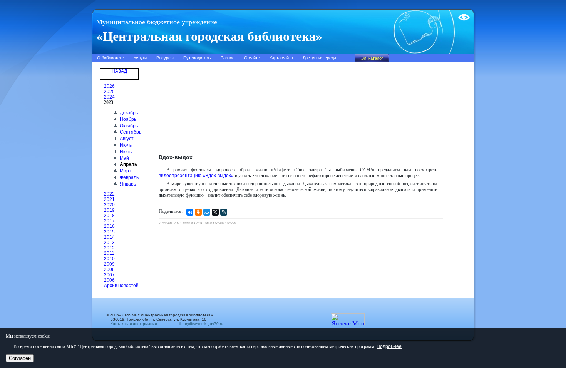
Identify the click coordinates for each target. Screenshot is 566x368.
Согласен (20, 358)
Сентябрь (130, 132)
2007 (109, 275)
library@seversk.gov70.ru (198, 323)
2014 (109, 237)
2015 (109, 231)
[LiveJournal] (223, 212)
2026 (109, 86)
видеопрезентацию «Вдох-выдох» (196, 175)
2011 (109, 253)
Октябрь (129, 126)
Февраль (129, 177)
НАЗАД (119, 71)
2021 (109, 199)
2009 (109, 264)
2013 (109, 242)
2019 (109, 210)
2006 (109, 280)
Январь (128, 184)
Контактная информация (134, 323)
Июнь (126, 151)
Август (127, 138)
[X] (215, 212)
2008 (109, 269)
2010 (109, 258)
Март (125, 171)
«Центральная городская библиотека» (209, 35)
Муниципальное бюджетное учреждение (156, 22)
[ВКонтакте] (189, 212)
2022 (109, 194)
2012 (109, 248)
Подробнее (389, 346)
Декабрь (129, 112)
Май (124, 158)
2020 (109, 204)
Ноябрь (128, 119)
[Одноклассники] (198, 212)
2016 (109, 226)
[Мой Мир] (206, 212)
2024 (109, 97)
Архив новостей (121, 285)
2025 (109, 91)
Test (462, 14)
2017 (109, 221)
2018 (109, 215)
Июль (126, 145)
